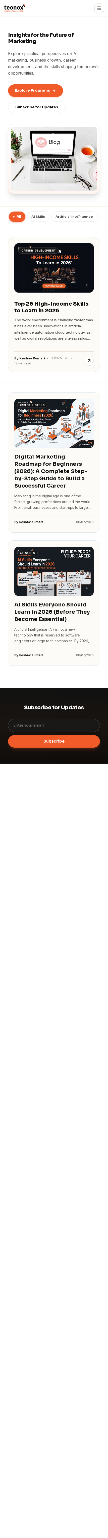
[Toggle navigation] (99, 8)
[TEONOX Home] (14, 8)
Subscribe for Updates (36, 107)
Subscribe (54, 741)
